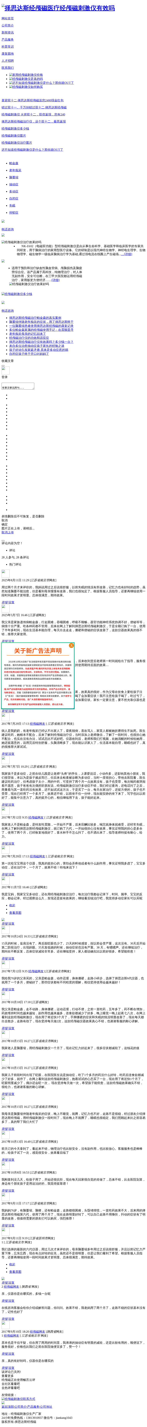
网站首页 (8, 18)
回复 (11, 602)
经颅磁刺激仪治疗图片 (17, 142)
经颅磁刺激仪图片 (14, 135)
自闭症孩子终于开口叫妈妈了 (29, 353)
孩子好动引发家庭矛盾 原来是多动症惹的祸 (38, 349)
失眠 (12, 205)
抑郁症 (13, 212)
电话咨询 (8, 229)
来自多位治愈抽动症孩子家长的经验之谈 (36, 345)
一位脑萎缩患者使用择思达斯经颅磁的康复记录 (41, 325)
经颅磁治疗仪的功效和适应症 (29, 337)
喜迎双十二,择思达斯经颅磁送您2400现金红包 (33, 100)
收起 (12, 905)
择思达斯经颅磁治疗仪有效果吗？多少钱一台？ (41, 341)
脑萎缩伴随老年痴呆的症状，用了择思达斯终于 (41, 321)
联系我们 (8, 67)
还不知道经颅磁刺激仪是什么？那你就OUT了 (32, 149)
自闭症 (13, 198)
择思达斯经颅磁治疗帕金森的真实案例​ (35, 317)
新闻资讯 (8, 32)
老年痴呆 (15, 170)
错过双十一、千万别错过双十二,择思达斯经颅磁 (34, 107)
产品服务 (8, 39)
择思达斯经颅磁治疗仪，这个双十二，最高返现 (34, 121)
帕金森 (13, 163)
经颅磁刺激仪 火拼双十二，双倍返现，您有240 (33, 114)
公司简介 (8, 25)
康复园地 (8, 53)
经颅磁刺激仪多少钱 (15, 128)
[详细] (55, 280)
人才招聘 (8, 60)
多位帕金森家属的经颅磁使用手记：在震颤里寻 (41, 329)
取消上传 (8, 532)
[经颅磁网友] (6, 720)
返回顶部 (8, 1406)
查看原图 (15, 912)
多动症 (13, 191)
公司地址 (46, 1406)
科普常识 (8, 46)
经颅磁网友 (37, 723)
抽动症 (13, 184)
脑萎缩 (13, 177)
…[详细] (126, 254)
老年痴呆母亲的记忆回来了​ (27, 333)
